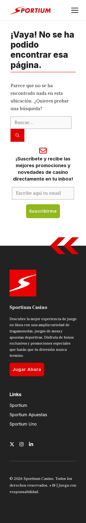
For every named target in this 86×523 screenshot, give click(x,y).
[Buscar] (17, 135)
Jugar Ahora (26, 369)
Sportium (18, 405)
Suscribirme (43, 211)
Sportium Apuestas (28, 414)
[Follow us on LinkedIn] (31, 444)
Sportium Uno (23, 423)
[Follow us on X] (12, 444)
